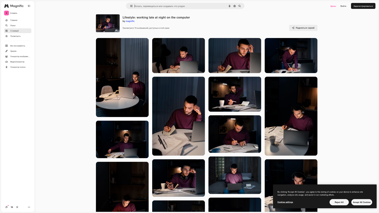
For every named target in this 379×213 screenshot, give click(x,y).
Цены (333, 5)
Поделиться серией (305, 27)
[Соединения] (6, 207)
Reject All (339, 202)
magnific (130, 21)
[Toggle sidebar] (29, 6)
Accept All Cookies (362, 202)
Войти (343, 5)
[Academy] (11, 207)
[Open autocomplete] (130, 6)
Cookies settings (285, 202)
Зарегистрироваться (363, 5)
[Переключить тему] (17, 207)
